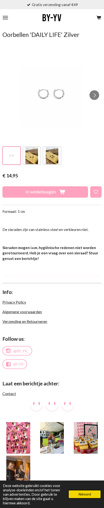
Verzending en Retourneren (24, 321)
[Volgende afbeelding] (94, 95)
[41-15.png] (18, 471)
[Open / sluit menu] (5, 17)
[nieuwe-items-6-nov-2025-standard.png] (86, 438)
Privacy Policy (14, 302)
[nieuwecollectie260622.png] (18, 438)
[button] (11, 155)
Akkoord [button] (84, 494)
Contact (9, 393)
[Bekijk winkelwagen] (98, 17)
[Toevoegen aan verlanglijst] (96, 192)
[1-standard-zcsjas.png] (52, 438)
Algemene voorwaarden (22, 311)
